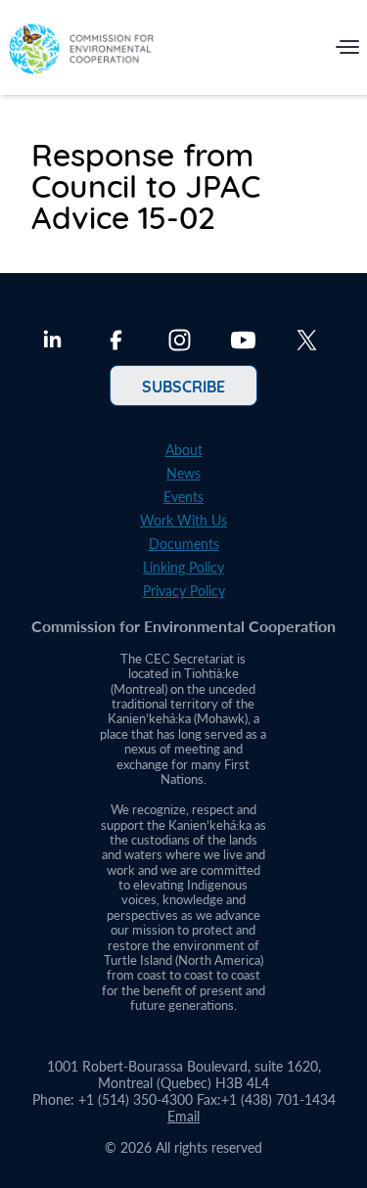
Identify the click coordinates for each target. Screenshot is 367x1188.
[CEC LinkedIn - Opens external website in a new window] (52, 342)
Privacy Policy (184, 590)
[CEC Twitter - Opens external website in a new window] (307, 342)
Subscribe (183, 385)
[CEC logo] (81, 51)
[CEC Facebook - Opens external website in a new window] (116, 342)
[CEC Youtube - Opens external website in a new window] (243, 342)
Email (183, 1116)
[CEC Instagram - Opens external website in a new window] (180, 342)
